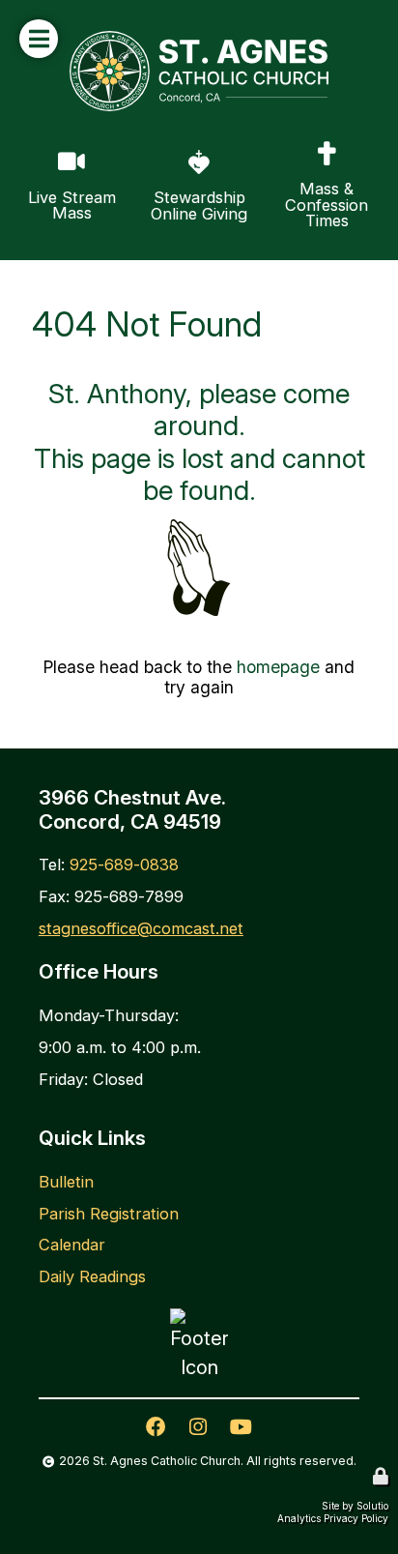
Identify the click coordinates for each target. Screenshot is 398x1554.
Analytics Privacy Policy (332, 1518)
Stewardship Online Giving (188, 152)
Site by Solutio (355, 1505)
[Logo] (199, 71)
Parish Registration (109, 1213)
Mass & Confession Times (310, 154)
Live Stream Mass (57, 152)
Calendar (72, 1244)
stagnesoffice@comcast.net (141, 928)
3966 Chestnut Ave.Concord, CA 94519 (132, 809)
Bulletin (66, 1181)
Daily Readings (92, 1276)
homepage (278, 667)
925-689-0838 (124, 864)
